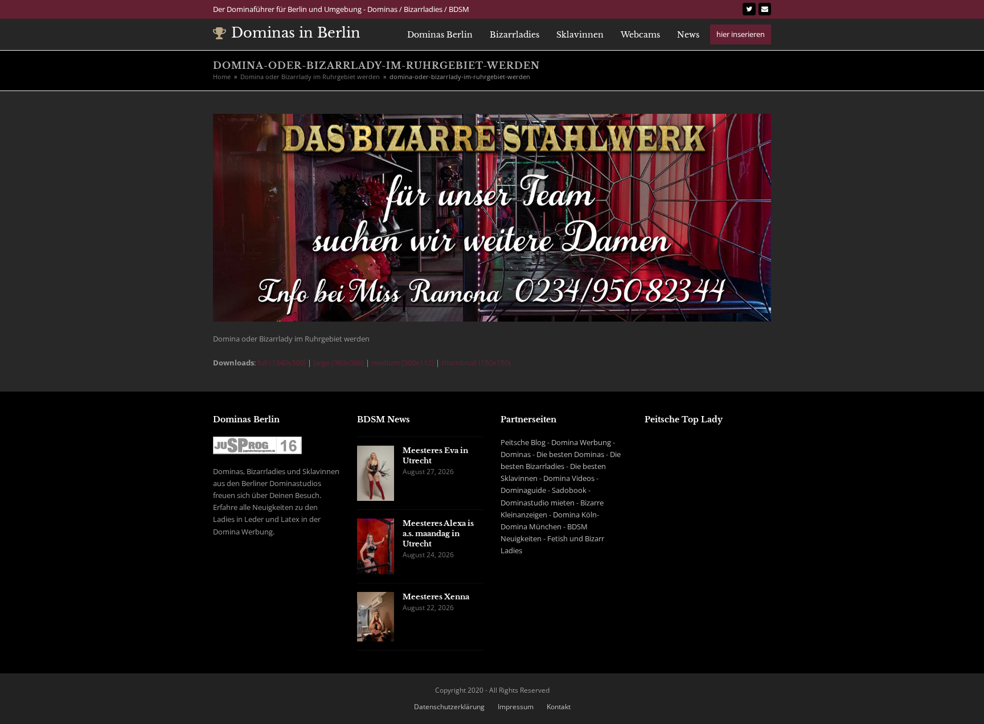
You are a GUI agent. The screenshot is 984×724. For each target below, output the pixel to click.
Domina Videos (568, 478)
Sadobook (569, 490)
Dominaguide (523, 490)
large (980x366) (338, 362)
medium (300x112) (402, 362)
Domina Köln (575, 514)
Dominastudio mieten (538, 502)
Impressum (516, 706)
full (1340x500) (281, 362)
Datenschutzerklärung (449, 706)
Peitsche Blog (523, 442)
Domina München (531, 526)
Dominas (516, 454)
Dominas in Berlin (295, 32)
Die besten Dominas (570, 454)
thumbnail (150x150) (476, 362)
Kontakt (559, 706)
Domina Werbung (581, 442)
